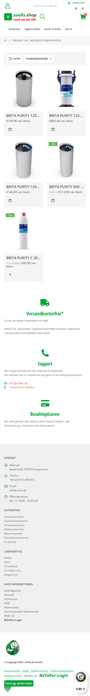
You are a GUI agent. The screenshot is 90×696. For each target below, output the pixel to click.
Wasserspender (13, 533)
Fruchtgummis (12, 570)
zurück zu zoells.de (45, 6)
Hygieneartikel (32, 29)
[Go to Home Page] (5, 40)
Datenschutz (11, 607)
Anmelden (79, 2)
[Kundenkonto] (7, 5)
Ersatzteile (10, 541)
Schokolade (11, 566)
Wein (7, 562)
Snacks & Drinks (52, 29)
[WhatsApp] (83, 8)
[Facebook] (76, 8)
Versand (9, 594)
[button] (8, 16)
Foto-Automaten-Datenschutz (21, 611)
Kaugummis (11, 574)
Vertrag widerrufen (18, 683)
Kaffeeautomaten (14, 529)
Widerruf (9, 615)
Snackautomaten (14, 516)
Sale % (68, 29)
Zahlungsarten (12, 590)
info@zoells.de (17, 490)
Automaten (15, 29)
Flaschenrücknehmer (16, 537)
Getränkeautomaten (16, 520)
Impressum (10, 599)
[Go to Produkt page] (23, 88)
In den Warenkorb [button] (10, 129)
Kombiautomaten (14, 525)
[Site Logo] (24, 16)
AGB (6, 603)
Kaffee (8, 557)
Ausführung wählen (10, 274)
